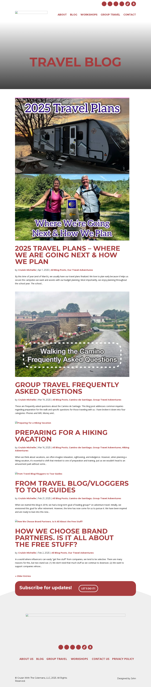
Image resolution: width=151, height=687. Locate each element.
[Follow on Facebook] (110, 3)
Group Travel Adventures (107, 399)
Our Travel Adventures (80, 270)
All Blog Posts (58, 270)
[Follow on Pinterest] (121, 3)
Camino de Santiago (80, 399)
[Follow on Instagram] (104, 3)
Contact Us (100, 659)
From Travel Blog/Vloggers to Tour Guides (72, 486)
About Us (26, 659)
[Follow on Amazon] (133, 3)
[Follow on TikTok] (127, 3)
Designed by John (126, 678)
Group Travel (110, 14)
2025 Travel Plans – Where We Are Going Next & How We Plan (67, 255)
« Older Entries (23, 576)
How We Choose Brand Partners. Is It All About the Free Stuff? (64, 537)
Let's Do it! (88, 588)
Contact (129, 14)
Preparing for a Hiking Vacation (61, 435)
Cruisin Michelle (27, 270)
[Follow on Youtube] (116, 3)
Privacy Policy (123, 659)
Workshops (89, 14)
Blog (73, 14)
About (62, 14)
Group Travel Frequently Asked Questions (67, 388)
